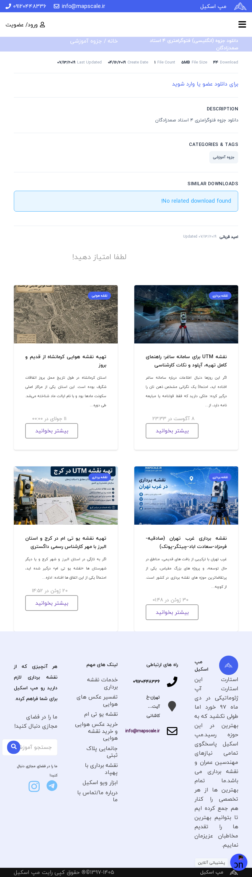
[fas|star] (51, 785)
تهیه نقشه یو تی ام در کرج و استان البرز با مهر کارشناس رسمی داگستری (65, 542)
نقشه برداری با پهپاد (101, 768)
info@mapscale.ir (142, 731)
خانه (113, 41)
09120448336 (146, 681)
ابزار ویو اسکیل (100, 782)
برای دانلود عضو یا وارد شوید (205, 84)
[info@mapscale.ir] (169, 731)
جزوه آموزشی (86, 41)
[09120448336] (169, 681)
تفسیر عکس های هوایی (97, 700)
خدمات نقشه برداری (102, 683)
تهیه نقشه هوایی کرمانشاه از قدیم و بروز (65, 360)
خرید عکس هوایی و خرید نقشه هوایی (96, 731)
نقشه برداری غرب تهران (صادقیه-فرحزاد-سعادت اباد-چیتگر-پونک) (186, 542)
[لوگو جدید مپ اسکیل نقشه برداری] (240, 6)
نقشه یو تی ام (101, 714)
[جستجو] (13, 747)
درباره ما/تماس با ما (97, 796)
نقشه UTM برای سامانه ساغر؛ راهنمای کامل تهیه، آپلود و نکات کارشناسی (186, 360)
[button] (242, 24)
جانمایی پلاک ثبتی (102, 752)
